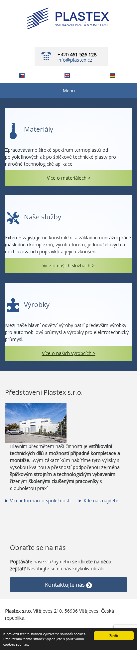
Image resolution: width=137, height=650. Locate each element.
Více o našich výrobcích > (68, 353)
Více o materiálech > (68, 178)
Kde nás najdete (100, 500)
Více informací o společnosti (41, 500)
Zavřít (113, 635)
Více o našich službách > (68, 265)
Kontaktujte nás (65, 584)
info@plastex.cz (75, 59)
